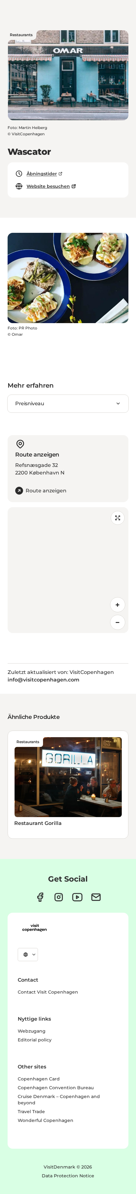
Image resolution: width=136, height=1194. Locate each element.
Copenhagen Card (39, 1079)
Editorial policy (35, 1040)
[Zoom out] (117, 622)
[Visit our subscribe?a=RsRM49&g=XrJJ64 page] (96, 897)
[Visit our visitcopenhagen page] (40, 897)
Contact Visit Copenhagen (48, 992)
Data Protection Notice (68, 1176)
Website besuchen (48, 186)
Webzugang (32, 1031)
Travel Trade (31, 1111)
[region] (68, 570)
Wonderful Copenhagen (45, 1120)
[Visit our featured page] (77, 897)
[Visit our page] (58, 897)
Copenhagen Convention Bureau (56, 1087)
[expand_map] (118, 518)
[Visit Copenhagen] (34, 928)
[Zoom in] (117, 604)
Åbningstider (42, 174)
